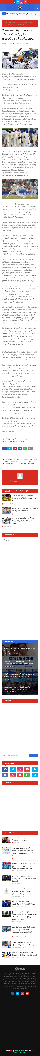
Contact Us (28, 1047)
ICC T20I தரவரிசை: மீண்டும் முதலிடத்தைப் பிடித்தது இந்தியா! (23, 903)
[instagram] (21, 2)
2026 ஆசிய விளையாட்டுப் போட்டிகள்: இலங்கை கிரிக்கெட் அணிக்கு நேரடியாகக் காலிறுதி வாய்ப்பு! (18, 662)
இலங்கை (15, 439)
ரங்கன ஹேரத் (14, 441)
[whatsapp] (27, 775)
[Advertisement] (20, 616)
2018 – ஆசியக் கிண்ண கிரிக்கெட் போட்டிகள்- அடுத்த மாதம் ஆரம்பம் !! (24, 953)
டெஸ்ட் (5, 441)
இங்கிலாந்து (12, 22)
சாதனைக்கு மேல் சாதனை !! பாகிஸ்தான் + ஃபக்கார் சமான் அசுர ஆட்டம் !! (19, 688)
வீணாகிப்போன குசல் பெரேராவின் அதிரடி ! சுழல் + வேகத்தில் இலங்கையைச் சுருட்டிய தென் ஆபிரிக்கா (23, 931)
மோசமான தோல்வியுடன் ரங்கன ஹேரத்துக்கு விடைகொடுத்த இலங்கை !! (23, 520)
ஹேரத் (22, 441)
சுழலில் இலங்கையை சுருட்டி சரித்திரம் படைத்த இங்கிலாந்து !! (25, 509)
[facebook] (14, 2)
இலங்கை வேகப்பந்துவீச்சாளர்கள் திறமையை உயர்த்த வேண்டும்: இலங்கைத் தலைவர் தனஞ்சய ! (21, 14)
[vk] (5, 775)
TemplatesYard (19, 1051)
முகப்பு (5, 22)
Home (11, 1047)
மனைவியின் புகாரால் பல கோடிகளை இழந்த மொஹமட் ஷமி (19, 649)
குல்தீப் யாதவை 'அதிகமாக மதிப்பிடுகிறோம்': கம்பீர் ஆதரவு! (23, 943)
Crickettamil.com (20, 1052)
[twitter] (18, 2)
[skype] (35, 769)
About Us (19, 1047)
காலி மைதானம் (25, 439)
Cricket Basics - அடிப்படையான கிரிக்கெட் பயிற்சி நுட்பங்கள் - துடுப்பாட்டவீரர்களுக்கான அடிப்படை (24, 891)
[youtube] (25, 2)
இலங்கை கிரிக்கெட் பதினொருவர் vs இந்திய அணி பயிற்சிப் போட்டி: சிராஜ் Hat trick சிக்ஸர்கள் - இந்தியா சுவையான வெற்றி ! (24, 915)
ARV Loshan (8, 43)
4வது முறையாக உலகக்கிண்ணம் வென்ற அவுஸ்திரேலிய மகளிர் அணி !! (24, 498)
